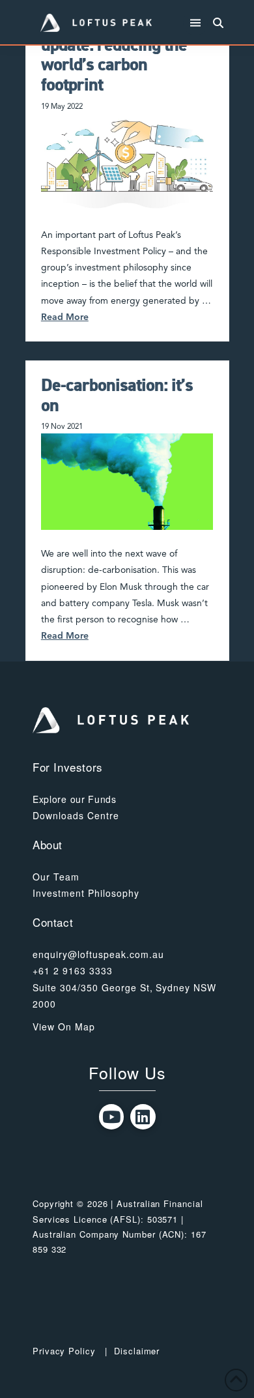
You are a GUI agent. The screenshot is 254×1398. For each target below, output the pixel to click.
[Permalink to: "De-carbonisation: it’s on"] (127, 482)
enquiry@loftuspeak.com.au (98, 954)
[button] (195, 23)
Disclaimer (137, 1351)
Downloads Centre (76, 815)
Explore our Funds (75, 799)
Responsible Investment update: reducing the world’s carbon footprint (126, 54)
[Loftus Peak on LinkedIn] (143, 1116)
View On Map (64, 1026)
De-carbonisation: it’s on (117, 395)
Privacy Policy (64, 1351)
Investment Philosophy (86, 892)
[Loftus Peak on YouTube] (111, 1116)
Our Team (56, 876)
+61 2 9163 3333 (73, 970)
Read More (65, 317)
